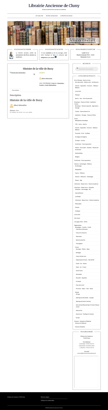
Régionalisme (52, 85)
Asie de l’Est (79, 310)
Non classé (77, 218)
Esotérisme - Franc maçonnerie (83, 144)
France (77, 247)
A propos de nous (66, 15)
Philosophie (78, 203)
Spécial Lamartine (80, 240)
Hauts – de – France (81, 267)
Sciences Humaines (80, 326)
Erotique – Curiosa (80, 140)
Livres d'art (78, 91)
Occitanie (78, 281)
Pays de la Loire (80, 285)
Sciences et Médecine (80, 323)
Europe (78, 317)
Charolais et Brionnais (82, 229)
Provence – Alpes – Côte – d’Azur (84, 288)
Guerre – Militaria (80, 173)
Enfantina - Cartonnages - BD (83, 189)
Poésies (77, 207)
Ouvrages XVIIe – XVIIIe (80, 221)
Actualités (39, 15)
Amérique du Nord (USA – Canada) (85, 297)
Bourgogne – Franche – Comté (83, 227)
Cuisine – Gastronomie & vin (82, 111)
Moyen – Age (78, 180)
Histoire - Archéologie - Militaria (83, 164)
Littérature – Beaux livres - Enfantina (84, 187)
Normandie (79, 274)
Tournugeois (79, 243)
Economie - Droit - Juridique (82, 133)
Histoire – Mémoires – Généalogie (84, 176)
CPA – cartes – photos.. (81, 124)
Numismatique (79, 153)
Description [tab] (15, 90)
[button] (34, 74)
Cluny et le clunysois (81, 232)
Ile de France (79, 270)
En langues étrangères (81, 137)
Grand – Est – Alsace (81, 263)
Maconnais (79, 236)
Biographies (78, 169)
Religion (77, 156)
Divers (76, 118)
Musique (77, 95)
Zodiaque (77, 211)
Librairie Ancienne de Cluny (54, 5)
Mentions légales (45, 397)
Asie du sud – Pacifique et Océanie (85, 314)
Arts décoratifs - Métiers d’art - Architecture (87, 82)
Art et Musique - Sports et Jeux (82, 80)
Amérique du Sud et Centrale (83, 301)
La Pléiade (78, 196)
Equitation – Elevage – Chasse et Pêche (85, 115)
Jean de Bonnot (79, 193)
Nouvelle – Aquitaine (81, 278)
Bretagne (78, 252)
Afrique (78, 294)
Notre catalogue (52, 15)
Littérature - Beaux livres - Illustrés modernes (86, 184)
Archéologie (78, 166)
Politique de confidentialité (47, 400)
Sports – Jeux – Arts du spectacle (83, 98)
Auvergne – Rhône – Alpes (83, 249)
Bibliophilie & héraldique (81, 120)
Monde (77, 292)
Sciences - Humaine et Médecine (82, 321)
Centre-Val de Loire (81, 256)
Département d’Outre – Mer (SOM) (85, 260)
